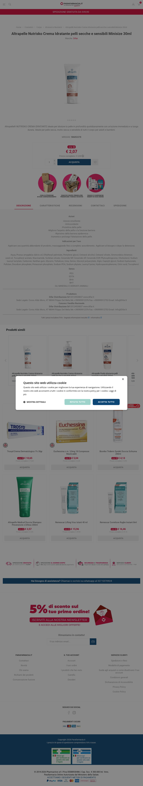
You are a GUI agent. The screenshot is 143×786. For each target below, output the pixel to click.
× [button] (123, 379)
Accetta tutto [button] (106, 402)
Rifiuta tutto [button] (77, 402)
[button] (34, 401)
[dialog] (71, 393)
